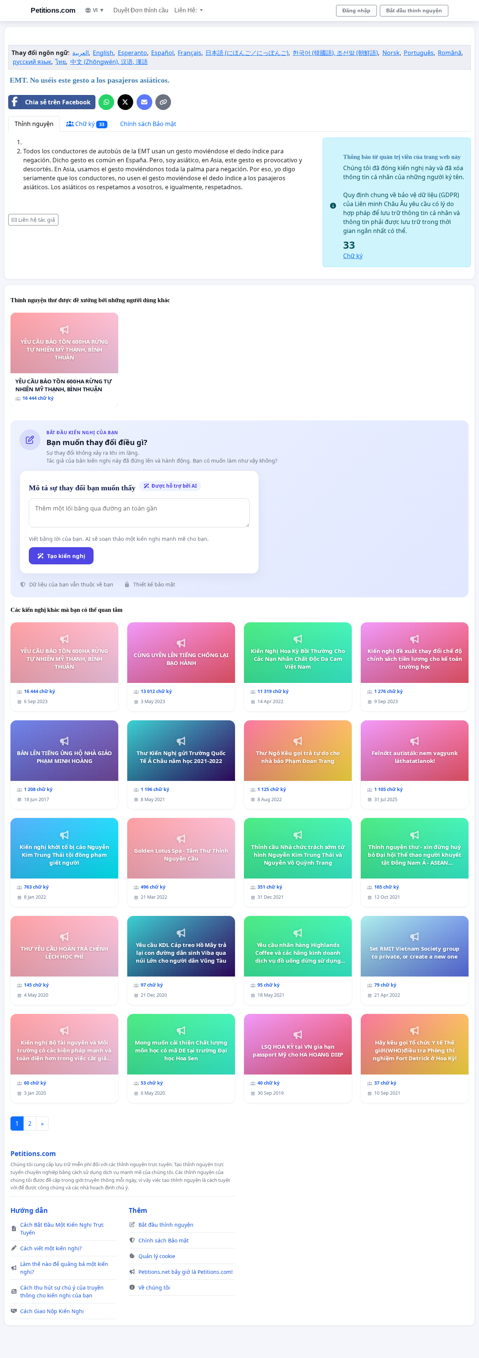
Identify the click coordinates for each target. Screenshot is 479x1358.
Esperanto (132, 53)
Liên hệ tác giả (36, 219)
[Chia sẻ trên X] (125, 102)
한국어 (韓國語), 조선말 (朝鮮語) (335, 53)
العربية (80, 53)
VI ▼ (98, 10)
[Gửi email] (144, 102)
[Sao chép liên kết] (163, 102)
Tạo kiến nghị (66, 556)
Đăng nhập (356, 10)
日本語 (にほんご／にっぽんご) (247, 53)
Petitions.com (53, 10)
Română (449, 53)
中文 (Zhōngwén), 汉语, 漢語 (109, 62)
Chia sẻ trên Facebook (58, 102)
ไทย (60, 62)
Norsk (391, 53)
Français (189, 53)
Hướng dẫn (29, 1210)
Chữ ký (89, 124)
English (103, 53)
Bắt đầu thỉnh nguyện (414, 10)
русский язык (32, 62)
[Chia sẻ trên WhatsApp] (106, 102)
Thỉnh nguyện (34, 124)
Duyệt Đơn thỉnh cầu (140, 10)
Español (162, 53)
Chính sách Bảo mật (148, 124)
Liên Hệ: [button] (186, 10)
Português (419, 53)
